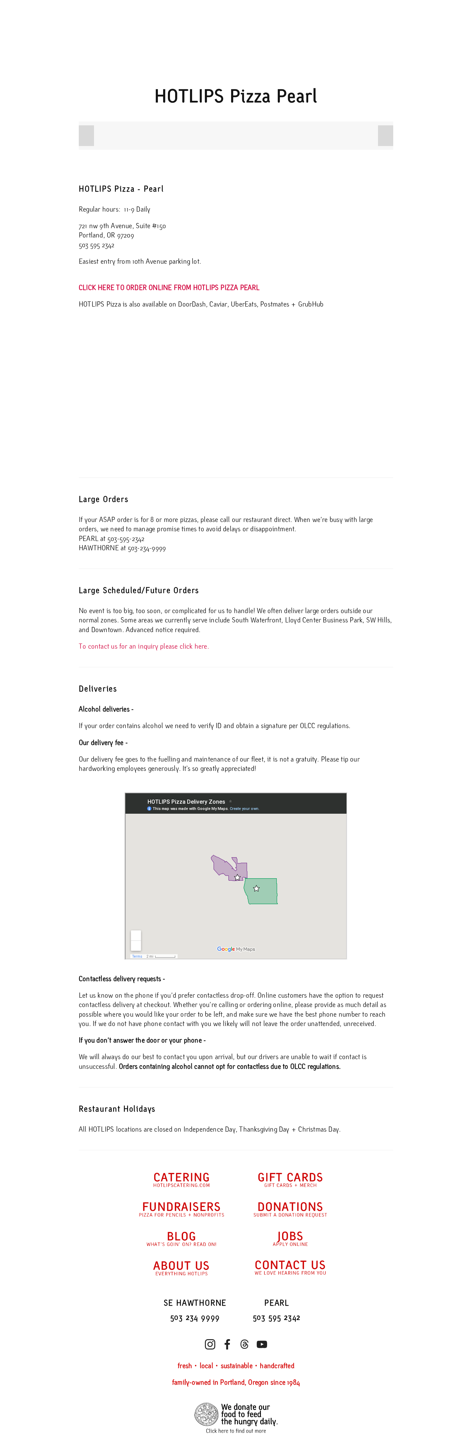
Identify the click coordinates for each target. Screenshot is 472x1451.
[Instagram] (210, 1344)
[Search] (134, 11)
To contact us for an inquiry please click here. (144, 647)
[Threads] (244, 1344)
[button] (86, 135)
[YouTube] (261, 1344)
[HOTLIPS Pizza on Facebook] (227, 1344)
